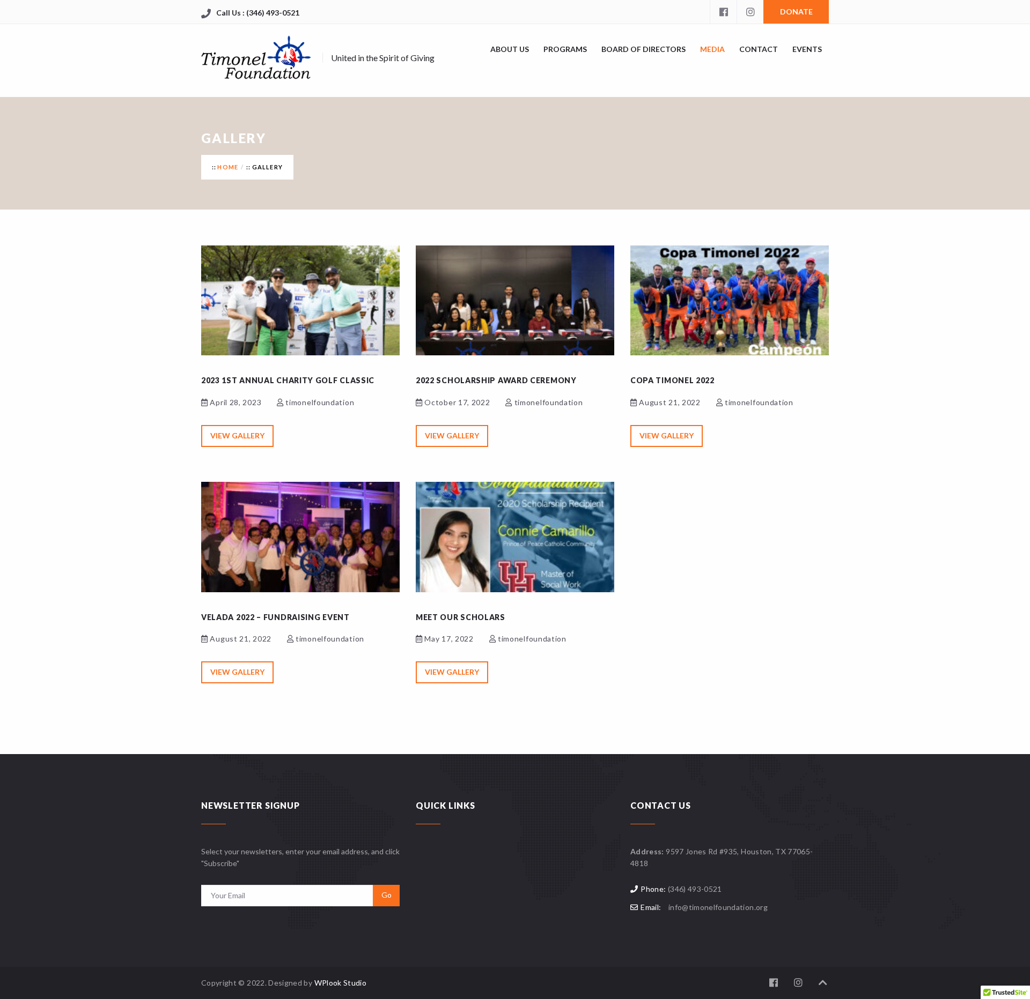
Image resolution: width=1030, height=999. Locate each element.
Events (807, 49)
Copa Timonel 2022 (672, 380)
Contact (758, 49)
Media (712, 49)
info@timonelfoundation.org (718, 907)
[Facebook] (723, 12)
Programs (565, 49)
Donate (796, 11)
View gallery (237, 435)
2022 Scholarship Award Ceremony (496, 380)
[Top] (823, 982)
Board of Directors (643, 49)
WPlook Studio (340, 982)
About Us (509, 49)
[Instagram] (750, 12)
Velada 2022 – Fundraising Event (275, 617)
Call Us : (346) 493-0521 (257, 12)
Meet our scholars (460, 617)
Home (227, 166)
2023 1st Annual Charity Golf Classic (287, 380)
